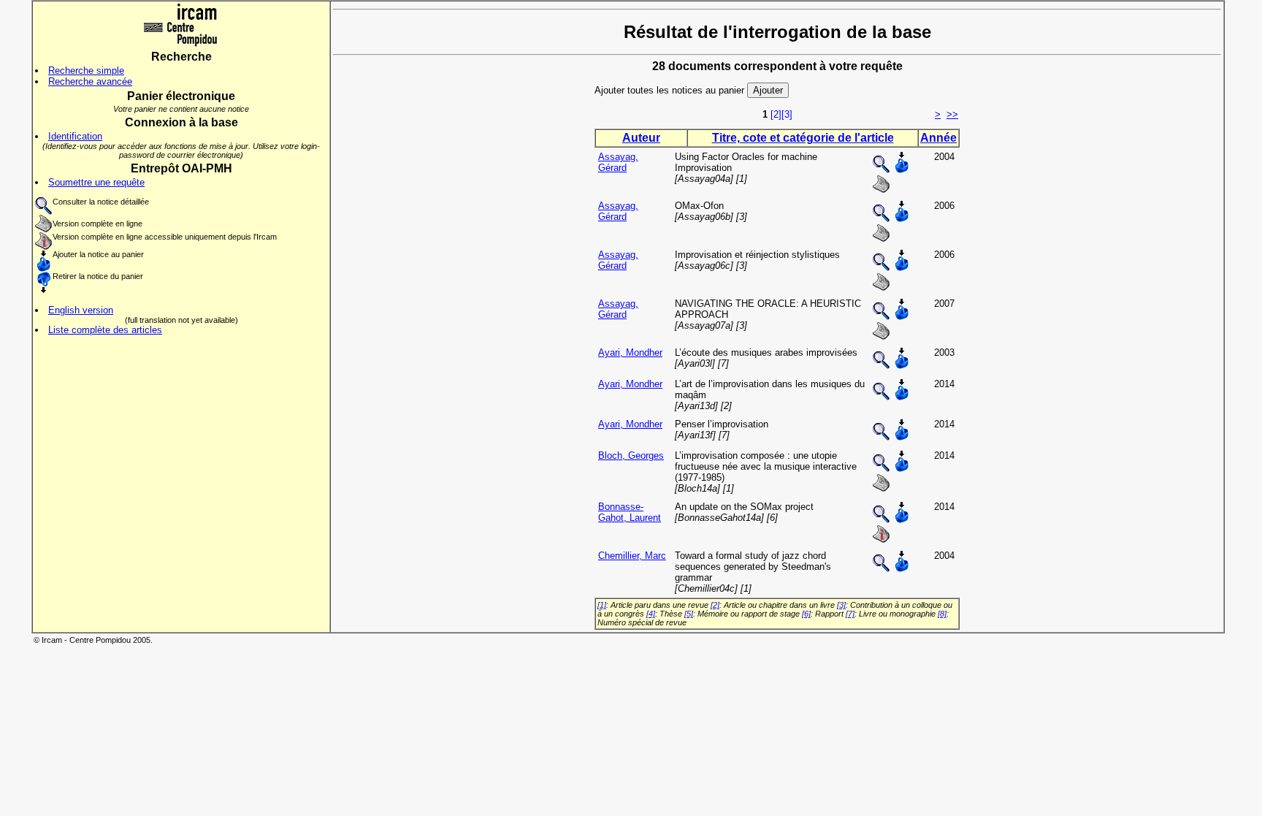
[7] (850, 613)
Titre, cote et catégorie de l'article (803, 137)
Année (938, 137)
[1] (601, 604)
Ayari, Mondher (630, 352)
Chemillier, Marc (632, 555)
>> (952, 114)
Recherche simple (86, 70)
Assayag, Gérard (618, 162)
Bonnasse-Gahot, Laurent (629, 512)
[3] (786, 114)
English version (80, 310)
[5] (688, 613)
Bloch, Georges (631, 455)
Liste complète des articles (105, 329)
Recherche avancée (90, 81)
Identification (75, 136)
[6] (806, 613)
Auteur (641, 137)
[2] (775, 114)
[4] (650, 613)
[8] (942, 613)
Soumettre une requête (96, 182)
